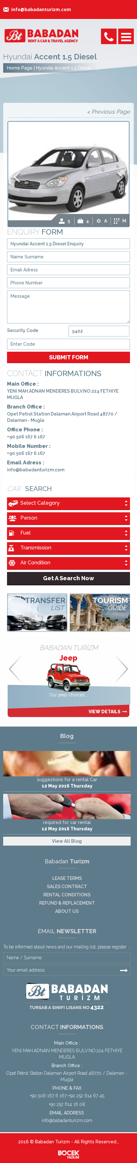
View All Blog (67, 841)
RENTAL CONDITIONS (66, 894)
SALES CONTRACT (67, 886)
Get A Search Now (68, 578)
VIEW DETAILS (104, 711)
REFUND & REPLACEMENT (67, 903)
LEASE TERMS (67, 878)
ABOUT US (67, 911)
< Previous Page (108, 111)
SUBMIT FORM (68, 357)
